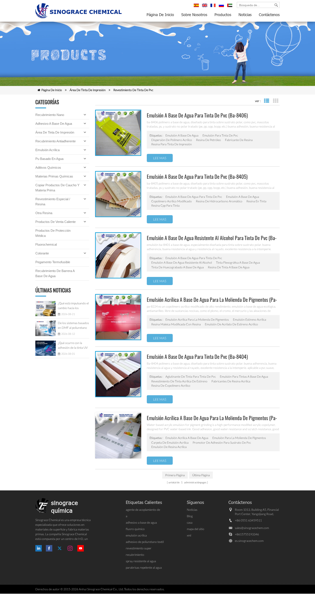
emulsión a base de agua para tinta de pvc (193, 196)
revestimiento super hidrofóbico (139, 548)
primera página (175, 475)
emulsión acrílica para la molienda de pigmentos (197, 319)
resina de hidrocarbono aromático (219, 201)
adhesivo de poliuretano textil (145, 542)
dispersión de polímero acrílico (171, 140)
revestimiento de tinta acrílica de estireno (179, 381)
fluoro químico (135, 529)
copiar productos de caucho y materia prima (57, 187)
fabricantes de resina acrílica (231, 381)
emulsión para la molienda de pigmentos (239, 438)
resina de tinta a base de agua (228, 267)
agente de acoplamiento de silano (143, 510)
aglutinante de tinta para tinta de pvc (190, 376)
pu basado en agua (49, 159)
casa (189, 522)
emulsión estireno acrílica (249, 319)
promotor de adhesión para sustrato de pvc (222, 442)
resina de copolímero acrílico (170, 385)
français (213, 7)
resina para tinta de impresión (171, 144)
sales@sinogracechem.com (252, 528)
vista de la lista (266, 101)
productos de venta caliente (55, 222)
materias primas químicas (54, 176)
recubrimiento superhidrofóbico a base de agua (143, 555)
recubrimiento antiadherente (55, 141)
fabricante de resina (239, 140)
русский (222, 7)
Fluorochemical (46, 244)
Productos (222, 14)
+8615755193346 (247, 534)
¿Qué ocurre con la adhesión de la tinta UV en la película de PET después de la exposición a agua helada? (73, 345)
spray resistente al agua (141, 561)
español (197, 7)
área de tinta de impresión (88, 90)
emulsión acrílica (47, 150)
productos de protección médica (52, 233)
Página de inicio (160, 14)
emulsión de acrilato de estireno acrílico (231, 324)
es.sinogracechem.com (249, 540)
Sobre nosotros (194, 14)
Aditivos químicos (48, 167)
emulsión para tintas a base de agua (244, 376)
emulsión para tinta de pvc (220, 135)
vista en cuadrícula (275, 101)
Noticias (245, 14)
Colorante (42, 253)
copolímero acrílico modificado (171, 201)
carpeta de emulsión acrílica (170, 442)
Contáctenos (269, 14)
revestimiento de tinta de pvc (133, 90)
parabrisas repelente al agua (144, 567)
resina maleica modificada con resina (176, 324)
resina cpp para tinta (165, 205)
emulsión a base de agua (181, 135)
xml (189, 535)
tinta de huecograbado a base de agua (177, 267)
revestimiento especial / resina (52, 201)
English (205, 7)
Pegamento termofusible (52, 262)
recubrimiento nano (49, 115)
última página (201, 475)
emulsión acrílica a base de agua (186, 438)
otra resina (43, 213)
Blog (190, 516)
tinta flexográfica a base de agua (238, 262)
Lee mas (159, 158)
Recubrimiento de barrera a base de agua (55, 273)
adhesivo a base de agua (53, 123)
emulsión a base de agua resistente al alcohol (181, 262)
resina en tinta (256, 201)
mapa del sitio (195, 529)
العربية (230, 7)
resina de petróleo (208, 140)
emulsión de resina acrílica (169, 447)
